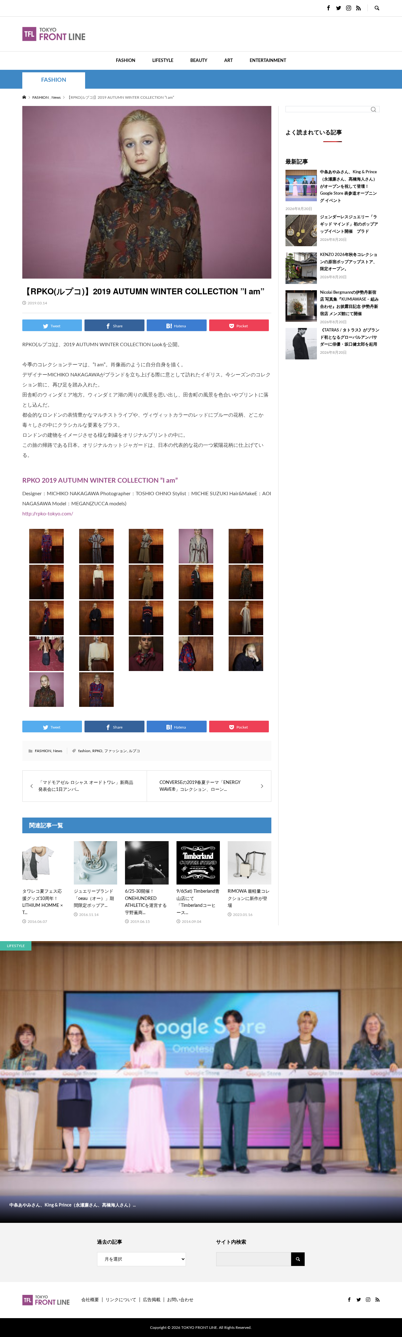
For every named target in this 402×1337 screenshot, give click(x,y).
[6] (46, 593)
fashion (84, 751)
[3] (146, 557)
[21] (46, 700)
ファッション (115, 751)
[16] (46, 665)
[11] (46, 629)
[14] (196, 629)
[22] (96, 700)
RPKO (97, 751)
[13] (146, 629)
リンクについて (121, 1300)
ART (228, 60)
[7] (96, 593)
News (57, 751)
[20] (246, 665)
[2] (96, 557)
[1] (46, 557)
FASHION (125, 60)
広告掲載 (151, 1300)
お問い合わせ (180, 1300)
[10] (246, 593)
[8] (146, 593)
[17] (96, 665)
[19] (196, 665)
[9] (196, 593)
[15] (246, 629)
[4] (196, 557)
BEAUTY (198, 60)
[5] (246, 557)
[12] (96, 629)
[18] (146, 665)
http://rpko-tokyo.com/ (47, 513)
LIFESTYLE (162, 60)
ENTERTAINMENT (268, 60)
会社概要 (90, 1300)
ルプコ (134, 751)
